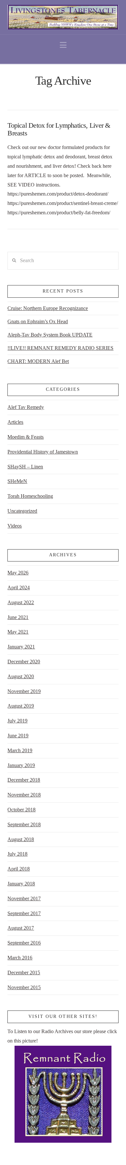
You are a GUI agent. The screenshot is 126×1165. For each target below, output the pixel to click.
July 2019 (17, 720)
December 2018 (23, 780)
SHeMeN (17, 481)
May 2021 (17, 632)
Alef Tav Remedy (25, 407)
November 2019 (24, 691)
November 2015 (24, 987)
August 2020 (20, 676)
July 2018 (17, 854)
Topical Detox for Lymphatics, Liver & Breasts (58, 129)
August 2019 (20, 706)
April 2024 (18, 587)
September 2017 (24, 913)
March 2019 (19, 750)
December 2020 (23, 661)
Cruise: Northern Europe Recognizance (47, 308)
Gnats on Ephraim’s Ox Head (37, 321)
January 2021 (21, 646)
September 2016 (24, 943)
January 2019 (21, 765)
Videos (14, 526)
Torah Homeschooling (30, 496)
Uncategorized (22, 511)
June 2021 (17, 617)
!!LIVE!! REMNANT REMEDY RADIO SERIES (60, 348)
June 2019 (17, 735)
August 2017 (20, 928)
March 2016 (19, 957)
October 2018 (21, 809)
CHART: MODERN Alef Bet (38, 361)
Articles (15, 422)
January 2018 (21, 883)
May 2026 (17, 572)
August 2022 (20, 602)
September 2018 (24, 824)
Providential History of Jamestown (42, 451)
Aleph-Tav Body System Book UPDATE (49, 334)
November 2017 (24, 898)
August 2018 (20, 839)
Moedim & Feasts (25, 437)
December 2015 (23, 972)
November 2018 (24, 794)
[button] (63, 45)
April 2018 (18, 868)
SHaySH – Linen (25, 466)
